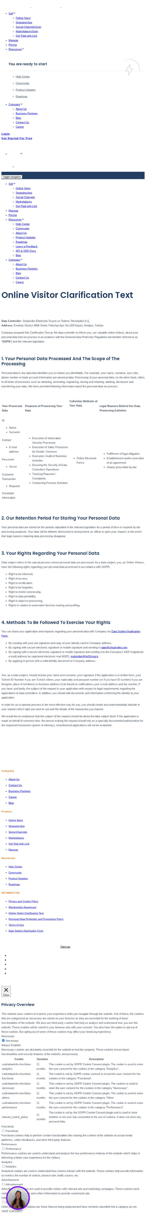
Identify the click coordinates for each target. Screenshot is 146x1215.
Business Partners (27, 113)
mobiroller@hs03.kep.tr (84, 656)
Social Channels (28, 26)
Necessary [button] (7, 1036)
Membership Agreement (22, 907)
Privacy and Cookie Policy (23, 901)
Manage (13, 40)
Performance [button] (9, 1144)
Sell (11, 13)
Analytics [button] (6, 1162)
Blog (18, 117)
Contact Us (22, 122)
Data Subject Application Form (26, 930)
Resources (15, 49)
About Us (21, 108)
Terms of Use (16, 924)
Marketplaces (27, 31)
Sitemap (65, 946)
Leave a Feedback (27, 246)
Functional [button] (7, 1126)
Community (22, 83)
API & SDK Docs (26, 250)
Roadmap (21, 96)
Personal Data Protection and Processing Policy (36, 919)
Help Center (23, 76)
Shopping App (24, 22)
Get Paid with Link (26, 35)
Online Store (23, 17)
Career (20, 126)
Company (14, 104)
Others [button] (5, 1197)
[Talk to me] (18, 1198)
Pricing (13, 44)
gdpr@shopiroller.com (114, 647)
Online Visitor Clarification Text (26, 913)
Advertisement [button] (10, 1179)
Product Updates (26, 89)
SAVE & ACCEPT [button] (12, 1211)
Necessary (12, 1040)
